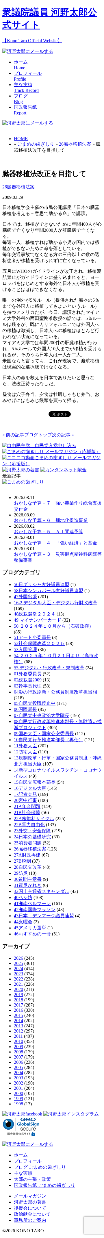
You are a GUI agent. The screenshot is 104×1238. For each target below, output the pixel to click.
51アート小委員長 (32, 637)
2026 (18, 958)
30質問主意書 (28, 879)
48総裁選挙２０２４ (34, 613)
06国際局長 (25, 709)
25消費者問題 (28, 842)
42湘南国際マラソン (34, 909)
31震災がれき (28, 885)
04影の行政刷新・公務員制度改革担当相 (55, 692)
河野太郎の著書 (30, 1202)
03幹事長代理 (28, 685)
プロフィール (28, 1161)
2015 (18, 1015)
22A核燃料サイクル (34, 818)
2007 (18, 1056)
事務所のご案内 (30, 1220)
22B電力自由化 (29, 824)
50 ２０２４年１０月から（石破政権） (54, 626)
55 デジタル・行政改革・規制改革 (49, 667)
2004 (18, 1072)
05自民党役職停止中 (34, 703)
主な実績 (23, 1173)
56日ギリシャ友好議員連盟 (41, 584)
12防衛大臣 (25, 751)
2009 (18, 1046)
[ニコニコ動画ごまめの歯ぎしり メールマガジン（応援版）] (52, 463)
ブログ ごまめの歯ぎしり (40, 1167)
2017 (18, 1004)
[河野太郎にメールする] (27, 51)
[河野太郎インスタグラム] (71, 1113)
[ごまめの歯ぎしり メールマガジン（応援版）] (51, 451)
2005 (18, 1067)
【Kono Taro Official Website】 (32, 40)
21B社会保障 (27, 812)
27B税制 (22, 861)
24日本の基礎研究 (32, 836)
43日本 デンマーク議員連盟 (44, 915)
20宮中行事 (25, 800)
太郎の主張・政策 (32, 1179)
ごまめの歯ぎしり (35, 144)
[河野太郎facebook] (22, 1113)
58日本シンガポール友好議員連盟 (48, 590)
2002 (18, 1083)
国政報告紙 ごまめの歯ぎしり (44, 1185)
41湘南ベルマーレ (32, 903)
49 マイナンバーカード (37, 620)
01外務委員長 (28, 673)
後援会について (30, 1208)
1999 (18, 1098)
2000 (18, 1093)
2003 (18, 1077)
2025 (18, 963)
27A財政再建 (27, 854)
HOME (21, 138)
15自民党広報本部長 (34, 782)
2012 (18, 1030)
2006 (18, 1062)
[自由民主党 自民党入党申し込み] (39, 445)
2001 (18, 1088)
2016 (18, 1010)
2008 (18, 1051)
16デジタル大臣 (30, 788)
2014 (18, 1020)
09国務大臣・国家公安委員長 (44, 733)
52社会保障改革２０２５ (39, 643)
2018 (18, 999)
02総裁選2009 (28, 679)
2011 (18, 1036)
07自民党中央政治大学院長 (41, 715)
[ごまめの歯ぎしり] (23, 481)
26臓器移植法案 (75, 144)
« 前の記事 (13, 434)
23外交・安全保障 (32, 830)
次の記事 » (63, 434)
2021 (18, 984)
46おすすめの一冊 (32, 933)
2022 (18, 978)
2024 (18, 968)
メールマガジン (30, 1195)
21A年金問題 (27, 806)
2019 (18, 994)
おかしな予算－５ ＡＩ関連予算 (48, 531)
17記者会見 (25, 794)
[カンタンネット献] (63, 469)
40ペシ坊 (23, 897)
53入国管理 (25, 649)
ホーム (21, 1154)
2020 (18, 989)
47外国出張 (25, 596)
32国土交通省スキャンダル (41, 891)
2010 (18, 1041)
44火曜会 (23, 921)
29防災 (21, 873)
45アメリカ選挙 (30, 927)
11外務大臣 (25, 745)
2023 (18, 973)
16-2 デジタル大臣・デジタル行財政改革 (55, 602)
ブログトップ (38, 434)
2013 (18, 1025)
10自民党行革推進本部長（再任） (48, 739)
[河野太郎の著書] (20, 469)
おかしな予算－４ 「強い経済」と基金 (55, 542)
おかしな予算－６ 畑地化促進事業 (51, 520)
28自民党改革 (28, 867)
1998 (18, 1103)
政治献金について (32, 1214)
